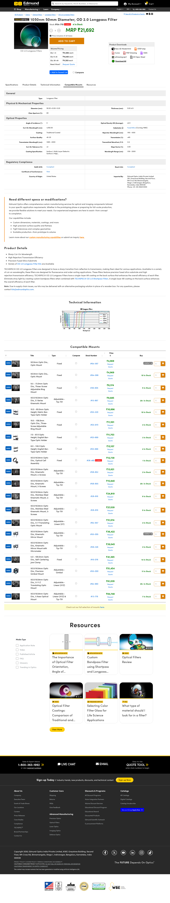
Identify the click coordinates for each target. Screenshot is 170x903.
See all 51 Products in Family (135, 14)
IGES (145, 53)
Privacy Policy (19, 862)
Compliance (18, 823)
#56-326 (94, 547)
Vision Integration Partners (94, 799)
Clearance (67, 24)
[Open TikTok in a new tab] (150, 853)
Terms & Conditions (44, 862)
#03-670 (94, 424)
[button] (141, 9)
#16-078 (94, 559)
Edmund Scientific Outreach (95, 819)
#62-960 (94, 583)
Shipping (53, 795)
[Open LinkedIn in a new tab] (132, 853)
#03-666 (94, 449)
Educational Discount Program (96, 807)
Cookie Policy (31, 862)
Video (22, 649)
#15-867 (94, 400)
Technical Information (50, 84)
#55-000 (94, 571)
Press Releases (19, 815)
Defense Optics (55, 834)
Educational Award (92, 811)
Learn (45, 9)
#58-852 (94, 472)
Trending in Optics (28, 667)
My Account (133, 4)
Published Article (27, 654)
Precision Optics (55, 818)
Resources (91, 84)
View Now (66, 664)
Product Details (29, 84)
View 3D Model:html (122, 49)
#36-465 (91, 460)
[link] (150, 2)
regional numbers (34, 768)
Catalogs (124, 795)
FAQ (22, 658)
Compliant (50, 167)
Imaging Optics (55, 830)
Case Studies (18, 819)
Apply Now (131, 810)
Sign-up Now (125, 780)
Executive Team (19, 799)
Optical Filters (37, 15)
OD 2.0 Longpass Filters (66, 15)
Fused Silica (131, 128)
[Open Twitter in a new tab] (114, 853)
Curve (117, 53)
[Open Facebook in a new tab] (105, 853)
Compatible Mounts (73, 84)
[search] (84, 3)
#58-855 (94, 483)
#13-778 (94, 596)
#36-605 (94, 387)
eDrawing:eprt (120, 57)
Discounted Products (92, 815)
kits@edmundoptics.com (22, 289)
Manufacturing (31, 9)
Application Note (27, 645)
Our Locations (19, 807)
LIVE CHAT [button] (68, 764)
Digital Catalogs (126, 799)
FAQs (51, 803)
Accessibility (57, 862)
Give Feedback (55, 807)
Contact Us (152, 9)
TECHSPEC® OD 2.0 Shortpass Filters (91, 278)
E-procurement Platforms (94, 823)
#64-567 (94, 363)
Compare (79, 72)
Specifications (11, 84)
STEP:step (141, 49)
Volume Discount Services (94, 803)
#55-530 (94, 412)
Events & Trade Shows (22, 803)
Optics (28, 15)
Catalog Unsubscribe (128, 803)
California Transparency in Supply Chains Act (31, 866)
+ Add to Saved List (58, 72)
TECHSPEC (18, 827)
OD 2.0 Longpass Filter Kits (29, 263)
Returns (52, 799)
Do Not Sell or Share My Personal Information (62, 864)
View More (57, 729)
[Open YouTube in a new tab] (123, 853)
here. (82, 237)
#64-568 (94, 375)
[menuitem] (20, 9)
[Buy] (163, 363)
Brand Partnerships (21, 832)
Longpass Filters (50, 15)
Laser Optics (54, 826)
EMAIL (104, 764)
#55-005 (94, 534)
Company (55, 9)
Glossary (24, 663)
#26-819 (94, 510)
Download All (120, 61)
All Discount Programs (93, 795)
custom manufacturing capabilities (45, 237)
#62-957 (94, 522)
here (102, 607)
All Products (19, 15)
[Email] (147, 13)
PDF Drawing (131, 53)
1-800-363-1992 (140, 9)
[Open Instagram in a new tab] (141, 853)
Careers (17, 811)
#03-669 (94, 437)
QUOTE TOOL (135, 765)
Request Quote (69, 64)
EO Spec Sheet (139, 57)
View (48, 171)
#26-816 (94, 496)
